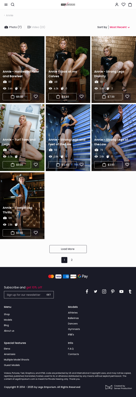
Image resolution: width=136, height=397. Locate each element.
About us (9, 330)
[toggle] (6, 5)
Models (8, 319)
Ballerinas (73, 318)
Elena (7, 348)
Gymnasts (74, 329)
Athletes (73, 312)
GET (48, 294)
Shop (7, 314)
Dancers (73, 323)
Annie (9, 15)
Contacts (73, 354)
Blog (6, 325)
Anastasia (9, 354)
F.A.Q (71, 348)
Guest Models (12, 365)
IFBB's (71, 334)
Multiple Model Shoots (16, 359)
